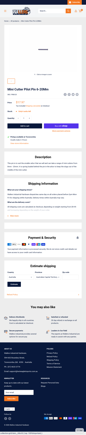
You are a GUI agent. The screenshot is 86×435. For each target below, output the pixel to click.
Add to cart (24, 126)
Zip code (65, 272)
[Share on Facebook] (65, 94)
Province (38, 272)
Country (10, 272)
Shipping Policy (53, 360)
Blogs (43, 386)
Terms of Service (53, 363)
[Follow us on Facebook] (5, 418)
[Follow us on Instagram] (9, 418)
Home (6, 21)
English (7, 409)
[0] (80, 11)
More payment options (61, 131)
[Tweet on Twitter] (73, 94)
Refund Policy (12, 295)
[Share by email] (77, 94)
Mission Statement (54, 367)
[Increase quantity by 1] (29, 118)
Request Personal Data (50, 383)
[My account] (76, 11)
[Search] (68, 11)
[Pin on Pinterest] (69, 94)
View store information (19, 143)
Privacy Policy (52, 353)
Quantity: (11, 118)
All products (15, 21)
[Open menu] (5, 11)
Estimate (14, 284)
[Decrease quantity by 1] (18, 118)
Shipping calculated (33, 106)
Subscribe (76, 2)
